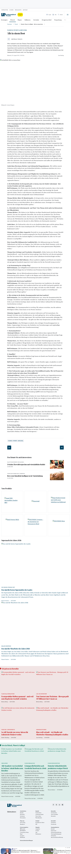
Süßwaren (27, 20)
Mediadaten (18, 10)
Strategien (4, 20)
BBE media (22, 828)
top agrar (22, 835)
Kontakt (25, 10)
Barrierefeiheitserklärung (57, 837)
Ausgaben (38, 828)
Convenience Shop (24, 832)
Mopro (20, 20)
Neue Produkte (54, 814)
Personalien (23, 817)
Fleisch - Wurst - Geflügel (15, 440)
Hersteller (22, 814)
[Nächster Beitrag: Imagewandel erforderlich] (62, 447)
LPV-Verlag (22, 822)
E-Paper (11, 10)
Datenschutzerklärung (56, 832)
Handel (21, 812)
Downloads (53, 824)
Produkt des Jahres (40, 822)
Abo (36, 832)
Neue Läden (38, 816)
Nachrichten (38, 812)
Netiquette (53, 835)
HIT (36, 824)
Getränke (36, 20)
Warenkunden (39, 817)
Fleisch (12, 20)
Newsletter (4, 10)
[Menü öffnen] (67, 14)
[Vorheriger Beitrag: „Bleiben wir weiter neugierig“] (9, 447)
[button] (15, 39)
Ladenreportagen (39, 814)
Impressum (53, 830)
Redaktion (22, 824)
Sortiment (22, 816)
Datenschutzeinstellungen (26, 840)
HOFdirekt (22, 837)
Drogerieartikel (46, 20)
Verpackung (58, 20)
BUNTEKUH (22, 830)
